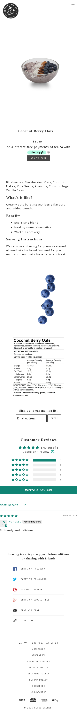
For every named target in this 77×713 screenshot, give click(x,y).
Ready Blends (43, 707)
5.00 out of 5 (50, 447)
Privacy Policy (39, 667)
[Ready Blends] (10, 10)
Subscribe (38, 686)
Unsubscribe (38, 692)
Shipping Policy (38, 673)
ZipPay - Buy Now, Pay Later (38, 643)
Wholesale (38, 649)
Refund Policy (38, 680)
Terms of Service (38, 661)
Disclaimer (38, 655)
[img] (9, 516)
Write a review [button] (38, 490)
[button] (20, 460)
